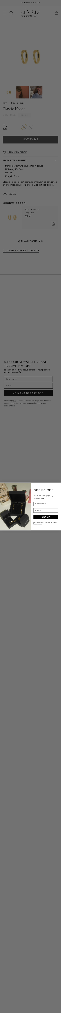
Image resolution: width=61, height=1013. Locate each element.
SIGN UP (46, 517)
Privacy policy (37, 524)
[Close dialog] (58, 485)
